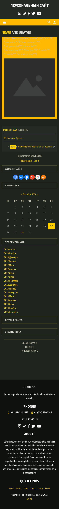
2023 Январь (10, 288)
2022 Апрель (10, 269)
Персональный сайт (29, 5)
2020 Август (10, 249)
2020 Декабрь (11, 257)
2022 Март (9, 265)
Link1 (11, 488)
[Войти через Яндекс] (32, 177)
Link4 (33, 488)
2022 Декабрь (11, 284)
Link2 (18, 488)
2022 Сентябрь (11, 281)
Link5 (40, 488)
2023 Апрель (10, 300)
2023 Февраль (11, 292)
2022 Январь (10, 261)
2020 (15, 130)
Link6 (47, 488)
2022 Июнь (9, 273)
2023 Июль (9, 304)
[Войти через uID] (15, 177)
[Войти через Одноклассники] (43, 177)
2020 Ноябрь (10, 253)
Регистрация (26, 161)
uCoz (29, 498)
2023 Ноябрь (10, 308)
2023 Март (9, 296)
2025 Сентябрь (11, 312)
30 (22, 232)
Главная (7, 130)
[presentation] (7, 78)
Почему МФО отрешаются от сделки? (34, 146)
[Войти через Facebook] (26, 177)
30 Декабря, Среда (13, 138)
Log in (36, 161)
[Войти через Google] (37, 177)
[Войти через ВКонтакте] (21, 177)
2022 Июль (9, 277)
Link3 (26, 488)
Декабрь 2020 (29, 194)
